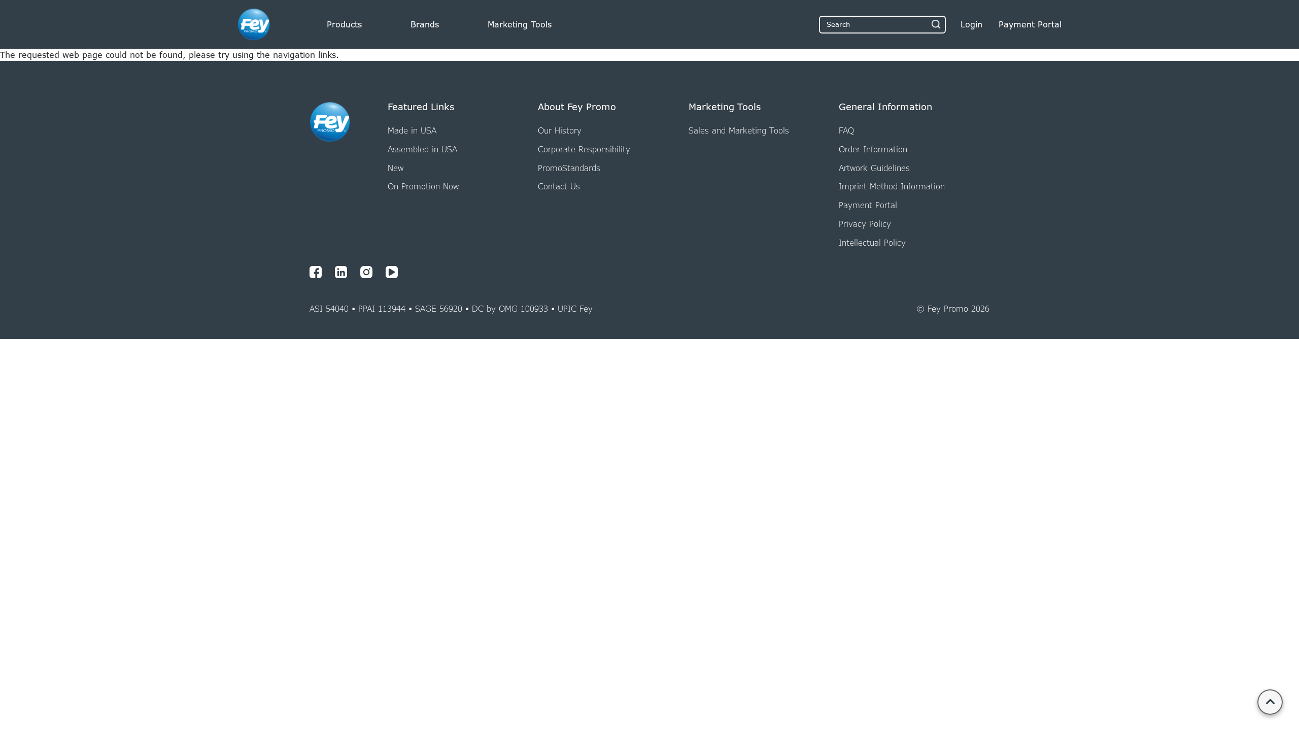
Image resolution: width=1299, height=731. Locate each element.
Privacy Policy (865, 223)
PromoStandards (569, 168)
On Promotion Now (423, 186)
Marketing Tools (520, 24)
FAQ (846, 130)
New (395, 168)
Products (344, 24)
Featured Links (421, 107)
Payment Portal (868, 205)
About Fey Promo (577, 107)
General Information (885, 107)
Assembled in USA (422, 149)
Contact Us (559, 186)
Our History (560, 130)
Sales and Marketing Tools (739, 130)
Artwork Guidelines (874, 168)
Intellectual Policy (872, 242)
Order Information (873, 149)
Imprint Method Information (892, 186)
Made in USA (412, 130)
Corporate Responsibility (584, 149)
